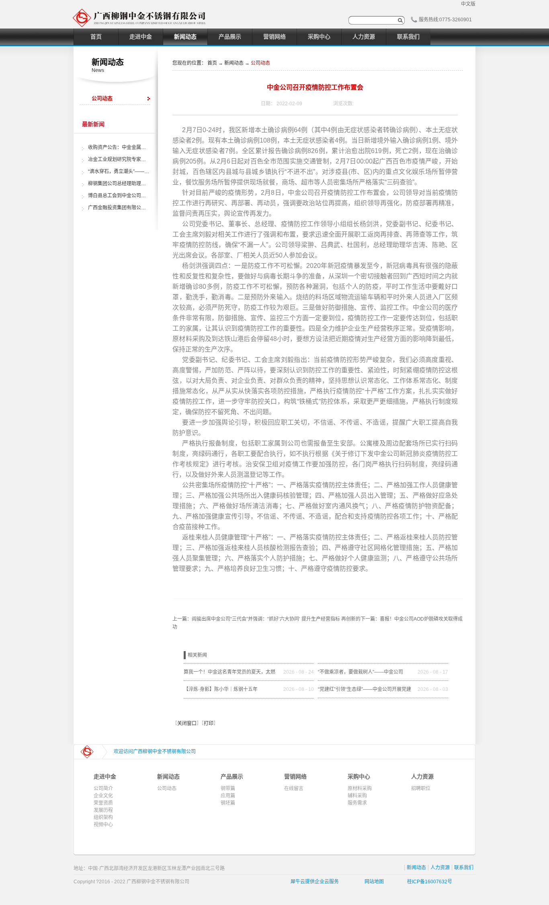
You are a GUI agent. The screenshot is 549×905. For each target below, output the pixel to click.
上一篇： (266, 619)
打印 (208, 723)
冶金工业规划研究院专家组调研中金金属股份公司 (141, 159)
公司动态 (260, 63)
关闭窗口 (187, 723)
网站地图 (373, 882)
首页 (96, 36)
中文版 (468, 4)
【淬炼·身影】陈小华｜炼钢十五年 (221, 689)
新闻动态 (234, 63)
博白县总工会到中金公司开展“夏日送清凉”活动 (138, 195)
